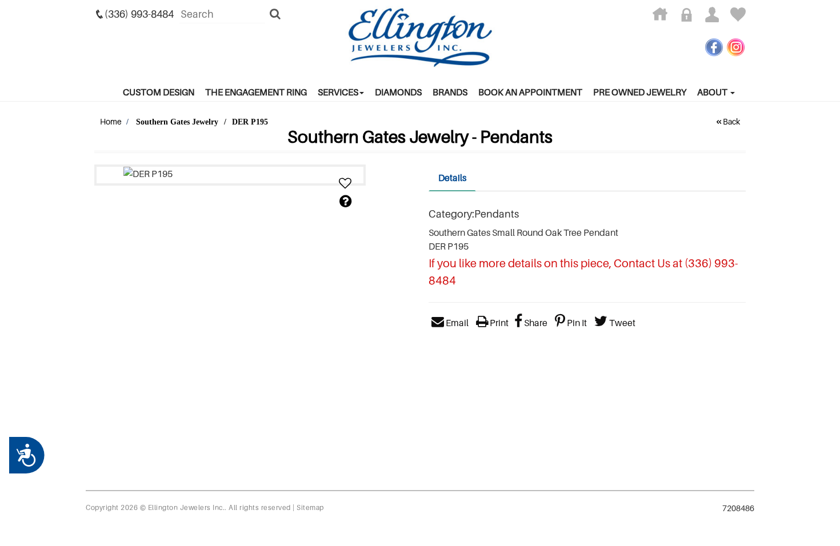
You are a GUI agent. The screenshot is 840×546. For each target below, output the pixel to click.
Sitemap (310, 507)
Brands (450, 92)
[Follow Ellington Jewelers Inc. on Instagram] (736, 47)
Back (731, 121)
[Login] (691, 17)
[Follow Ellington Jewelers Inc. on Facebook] (714, 47)
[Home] (664, 17)
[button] (345, 183)
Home (111, 121)
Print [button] (498, 322)
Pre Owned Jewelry (639, 92)
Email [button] (456, 322)
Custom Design (158, 92)
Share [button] (534, 322)
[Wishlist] (738, 17)
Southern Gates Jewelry (177, 122)
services (338, 92)
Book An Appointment (530, 92)
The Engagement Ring (256, 92)
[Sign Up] (717, 17)
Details (452, 177)
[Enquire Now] (345, 201)
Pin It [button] (576, 322)
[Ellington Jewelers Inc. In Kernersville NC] (420, 38)
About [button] (713, 92)
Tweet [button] (621, 322)
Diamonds (398, 92)
